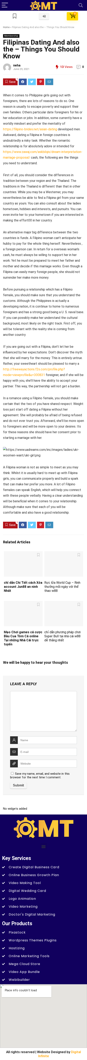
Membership (11, 36)
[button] (43, 846)
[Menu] (5, 5)
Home (6, 27)
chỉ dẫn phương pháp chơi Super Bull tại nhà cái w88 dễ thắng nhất (62, 636)
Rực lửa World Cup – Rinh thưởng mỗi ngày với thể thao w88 (62, 587)
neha (16, 65)
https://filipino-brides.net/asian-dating (30, 129)
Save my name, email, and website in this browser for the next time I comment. (40, 775)
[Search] (81, 5)
